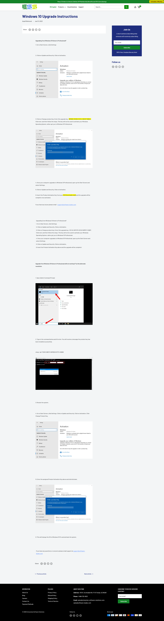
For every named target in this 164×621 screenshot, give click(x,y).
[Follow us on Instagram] (116, 66)
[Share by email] (39, 29)
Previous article (41, 574)
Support (81, 7)
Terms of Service (53, 601)
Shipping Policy (52, 598)
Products (61, 7)
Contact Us (25, 601)
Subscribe (127, 47)
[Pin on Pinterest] (33, 29)
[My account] (135, 7)
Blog (23, 595)
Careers (24, 598)
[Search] (126, 7)
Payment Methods (27, 604)
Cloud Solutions (72, 7)
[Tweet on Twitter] (36, 29)
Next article (87, 574)
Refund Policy (52, 595)
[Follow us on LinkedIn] (123, 66)
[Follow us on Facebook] (113, 66)
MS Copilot (53, 7)
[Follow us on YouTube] (119, 66)
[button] (139, 7)
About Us (25, 592)
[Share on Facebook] (30, 29)
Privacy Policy (52, 592)
